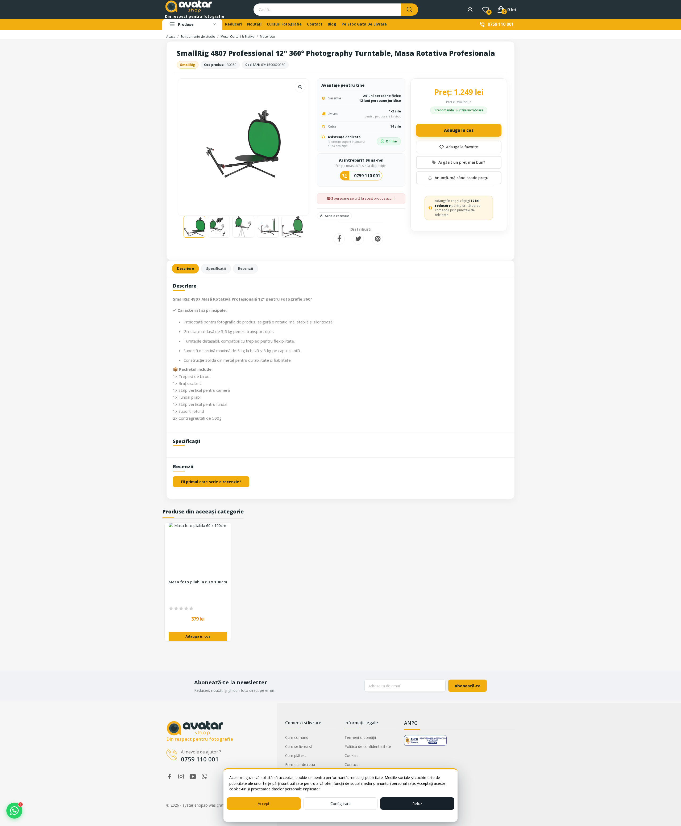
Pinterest (377, 239)
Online (391, 141)
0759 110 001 (501, 24)
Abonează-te (467, 685)
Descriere (185, 268)
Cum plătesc (295, 755)
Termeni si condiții (360, 737)
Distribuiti (339, 239)
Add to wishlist (458, 147)
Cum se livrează (298, 746)
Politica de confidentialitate (367, 746)
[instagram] (181, 776)
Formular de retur (300, 764)
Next (296, 144)
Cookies (351, 755)
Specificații (216, 268)
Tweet (358, 239)
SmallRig (187, 64)
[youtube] (193, 776)
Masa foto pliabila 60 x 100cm (198, 581)
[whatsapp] (204, 776)
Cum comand (296, 737)
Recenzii (245, 268)
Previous (190, 144)
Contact (351, 764)
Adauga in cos (459, 130)
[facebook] (169, 776)
